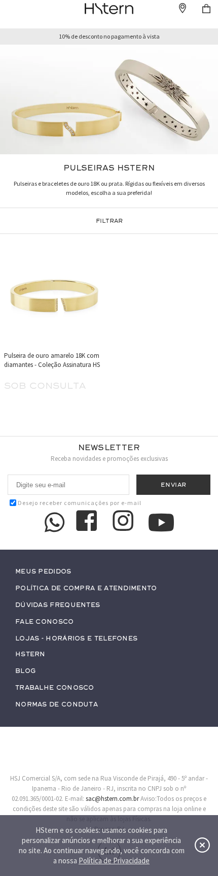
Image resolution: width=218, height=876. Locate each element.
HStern (30, 654)
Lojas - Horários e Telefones (76, 639)
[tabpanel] (109, 99)
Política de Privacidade (114, 860)
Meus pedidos (43, 572)
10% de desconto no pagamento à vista (109, 36)
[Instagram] (124, 522)
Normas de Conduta (56, 704)
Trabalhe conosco (54, 688)
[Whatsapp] (55, 522)
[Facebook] (88, 522)
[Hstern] (108, 9)
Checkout (206, 8)
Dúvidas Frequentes (57, 605)
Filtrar (109, 221)
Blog (25, 671)
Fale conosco (44, 622)
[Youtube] (161, 522)
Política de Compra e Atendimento (86, 588)
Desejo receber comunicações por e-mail (79, 503)
